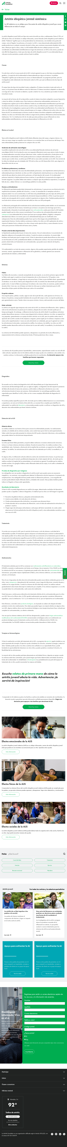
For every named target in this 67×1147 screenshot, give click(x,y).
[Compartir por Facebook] (65, 16)
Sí (26, 1036)
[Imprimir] (65, 25)
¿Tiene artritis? (29, 1033)
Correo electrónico (30, 1013)
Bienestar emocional (17, 870)
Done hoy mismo (33, 363)
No (27, 1039)
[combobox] (35, 854)
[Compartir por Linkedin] (60, 1134)
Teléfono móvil (29, 1020)
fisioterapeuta (32, 660)
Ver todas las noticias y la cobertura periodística (46, 889)
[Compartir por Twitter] (65, 19)
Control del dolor (17, 860)
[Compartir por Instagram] (56, 1134)
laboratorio (21, 405)
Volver (7, 9)
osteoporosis (5, 214)
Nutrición (17, 865)
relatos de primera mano (27, 673)
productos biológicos (27, 604)
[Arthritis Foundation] (7, 3)
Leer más (6, 935)
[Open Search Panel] (60, 3)
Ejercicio (50, 865)
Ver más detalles (12, 1120)
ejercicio (48, 641)
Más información (11, 752)
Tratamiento (50, 860)
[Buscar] (64, 853)
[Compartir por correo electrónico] (65, 22)
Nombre (27, 1000)
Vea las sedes (17, 973)
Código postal (29, 1026)
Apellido (27, 1007)
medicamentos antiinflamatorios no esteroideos (47, 566)
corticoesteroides (38, 210)
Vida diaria (49, 870)
